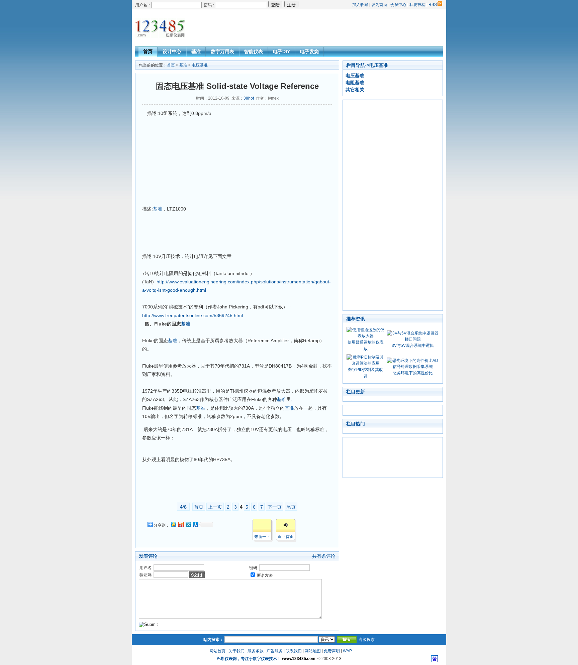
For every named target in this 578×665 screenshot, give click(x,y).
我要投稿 (417, 4)
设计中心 (172, 51)
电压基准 (200, 65)
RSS (432, 4)
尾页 (291, 507)
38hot (249, 98)
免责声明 (332, 651)
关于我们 (236, 651)
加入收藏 (360, 4)
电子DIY (281, 51)
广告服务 (275, 651)
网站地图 (313, 651)
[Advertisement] (321, 28)
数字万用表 (222, 51)
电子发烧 (309, 51)
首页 (148, 51)
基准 (196, 51)
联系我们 (294, 651)
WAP (347, 651)
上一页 (215, 507)
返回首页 (286, 536)
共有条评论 (323, 556)
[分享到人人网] (195, 524)
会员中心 (398, 4)
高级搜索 (367, 639)
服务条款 (256, 651)
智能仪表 (253, 51)
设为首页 (379, 4)
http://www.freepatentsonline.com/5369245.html (192, 315)
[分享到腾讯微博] (188, 524)
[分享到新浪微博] (180, 524)
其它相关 (355, 89)
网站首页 (217, 651)
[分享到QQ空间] (173, 524)
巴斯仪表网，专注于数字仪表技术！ (249, 658)
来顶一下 (262, 536)
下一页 (275, 507)
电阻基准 (355, 82)
